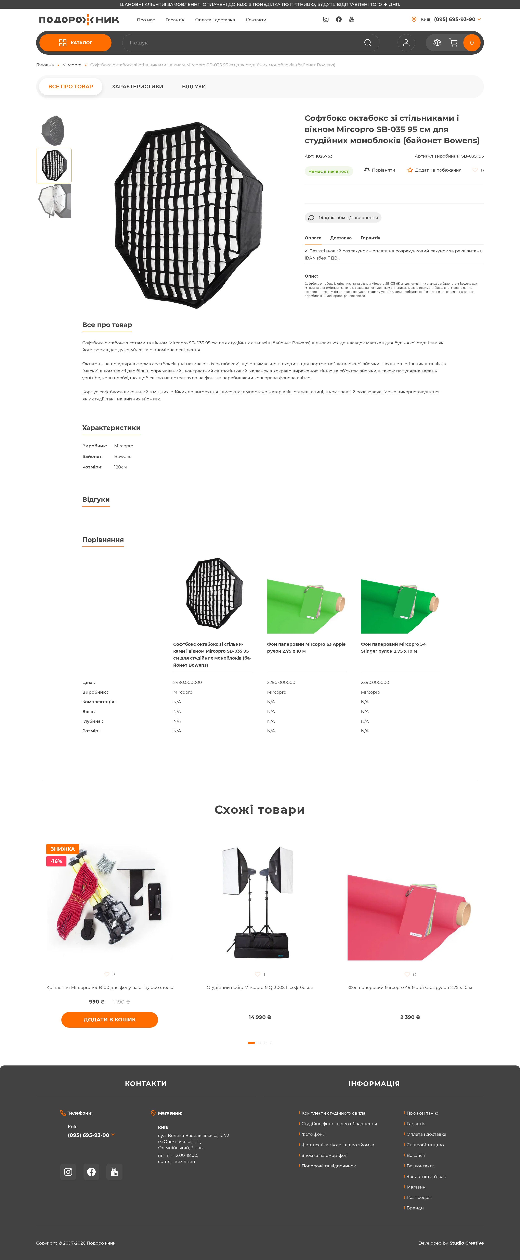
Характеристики (137, 86)
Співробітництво (425, 1144)
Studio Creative (467, 1243)
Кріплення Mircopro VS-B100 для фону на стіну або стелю (109, 987)
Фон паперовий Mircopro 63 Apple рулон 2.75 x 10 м (306, 647)
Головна (45, 64)
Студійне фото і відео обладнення (339, 1123)
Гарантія (175, 19)
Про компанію (422, 1113)
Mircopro (71, 64)
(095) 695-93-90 (88, 1135)
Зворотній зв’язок (426, 1176)
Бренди (415, 1207)
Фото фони (313, 1134)
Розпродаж (419, 1197)
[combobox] (250, 42)
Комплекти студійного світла (333, 1113)
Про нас (146, 19)
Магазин (416, 1187)
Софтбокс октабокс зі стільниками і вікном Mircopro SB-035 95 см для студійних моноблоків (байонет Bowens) (212, 654)
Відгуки (194, 86)
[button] (54, 130)
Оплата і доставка (215, 19)
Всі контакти (420, 1165)
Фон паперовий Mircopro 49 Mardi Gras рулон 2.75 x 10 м (410, 987)
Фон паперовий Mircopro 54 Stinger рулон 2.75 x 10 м (393, 647)
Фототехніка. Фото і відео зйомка (338, 1144)
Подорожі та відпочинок (329, 1165)
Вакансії (416, 1155)
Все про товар (70, 86)
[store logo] (79, 19)
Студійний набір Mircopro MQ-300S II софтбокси (260, 987)
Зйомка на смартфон (325, 1155)
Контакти (256, 19)
